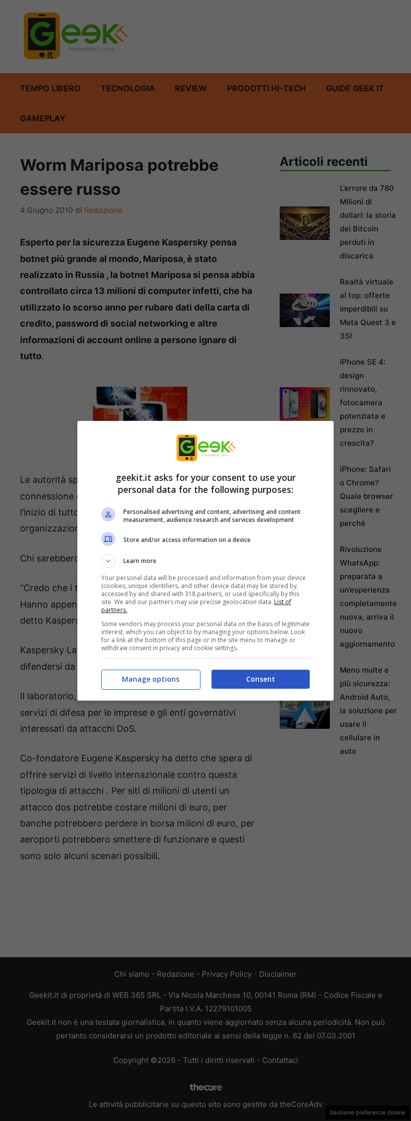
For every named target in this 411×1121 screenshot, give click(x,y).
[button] (205, 561)
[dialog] (205, 561)
